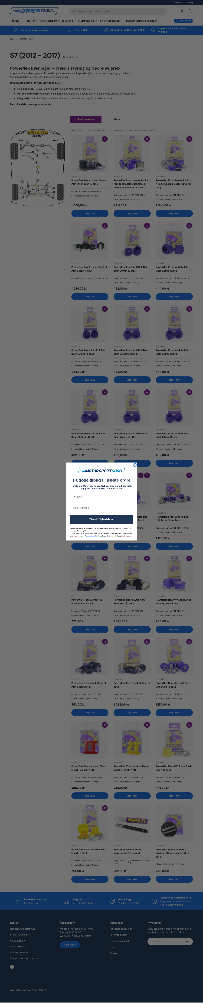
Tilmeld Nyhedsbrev (101, 519)
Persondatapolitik (91, 536)
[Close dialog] (134, 464)
